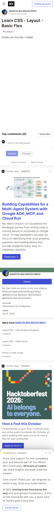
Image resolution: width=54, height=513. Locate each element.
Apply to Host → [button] (13, 445)
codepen (8, 31)
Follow (27, 281)
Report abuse (37, 162)
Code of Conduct (18, 162)
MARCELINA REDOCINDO (23, 11)
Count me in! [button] (12, 507)
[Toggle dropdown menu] (50, 171)
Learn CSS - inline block (14, 343)
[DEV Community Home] (11, 4)
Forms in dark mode (12, 354)
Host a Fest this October (21, 424)
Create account (42, 3)
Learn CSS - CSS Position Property (20, 332)
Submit (12, 153)
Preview (26, 153)
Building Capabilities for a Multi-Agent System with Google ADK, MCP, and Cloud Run (25, 211)
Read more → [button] (11, 256)
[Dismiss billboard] (50, 453)
